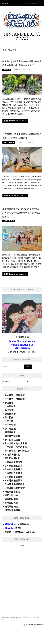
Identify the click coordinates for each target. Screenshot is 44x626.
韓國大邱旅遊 (11, 495)
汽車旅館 (20, 399)
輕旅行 (8, 532)
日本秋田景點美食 (13, 466)
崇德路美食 (10, 432)
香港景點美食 (11, 503)
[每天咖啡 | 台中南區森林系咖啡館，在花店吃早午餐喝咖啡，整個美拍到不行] (22, 84)
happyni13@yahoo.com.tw (22, 341)
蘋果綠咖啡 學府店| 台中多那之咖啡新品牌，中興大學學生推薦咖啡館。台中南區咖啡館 (21, 213)
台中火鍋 (9, 421)
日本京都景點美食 (13, 473)
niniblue (17, 69)
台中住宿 (9, 399)
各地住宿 (9, 395)
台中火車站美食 (12, 440)
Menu (6, 3)
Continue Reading (18, 121)
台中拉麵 (9, 417)
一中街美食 (10, 406)
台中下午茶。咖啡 (9, 142)
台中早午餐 (7, 69)
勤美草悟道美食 (12, 436)
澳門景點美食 (11, 506)
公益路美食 (10, 414)
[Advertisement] (22, 577)
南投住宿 (20, 395)
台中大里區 (10, 451)
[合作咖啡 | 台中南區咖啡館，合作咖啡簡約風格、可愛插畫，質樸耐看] (22, 159)
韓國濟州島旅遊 (12, 491)
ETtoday (30, 532)
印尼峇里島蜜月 (12, 510)
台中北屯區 (21, 443)
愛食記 (18, 528)
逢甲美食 (9, 410)
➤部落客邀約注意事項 (22, 344)
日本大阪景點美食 (13, 477)
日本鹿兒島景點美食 (15, 484)
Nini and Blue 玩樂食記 (22, 36)
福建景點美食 (11, 499)
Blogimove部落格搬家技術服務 (32, 625)
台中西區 (9, 447)
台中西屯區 (21, 447)
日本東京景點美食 (13, 469)
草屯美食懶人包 (12, 454)
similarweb (22, 545)
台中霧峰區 (23, 451)
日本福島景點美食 (13, 462)
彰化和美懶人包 (12, 458)
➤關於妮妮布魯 (22, 348)
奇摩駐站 (19, 532)
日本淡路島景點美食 (15, 488)
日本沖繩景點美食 (13, 480)
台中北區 (9, 443)
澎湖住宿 (9, 402)
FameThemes (16, 620)
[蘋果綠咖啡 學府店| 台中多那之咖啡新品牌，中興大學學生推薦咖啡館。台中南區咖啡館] (22, 238)
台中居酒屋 (10, 428)
